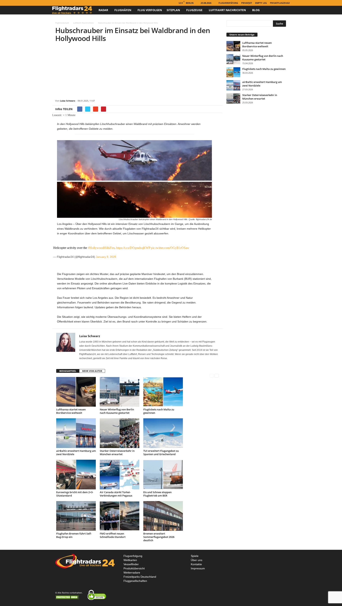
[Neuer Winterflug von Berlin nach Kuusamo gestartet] (119, 392)
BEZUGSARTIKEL (67, 370)
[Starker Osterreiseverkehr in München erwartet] (119, 433)
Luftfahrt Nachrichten (227, 10)
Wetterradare (132, 572)
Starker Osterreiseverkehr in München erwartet (117, 452)
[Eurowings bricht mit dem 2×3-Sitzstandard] (76, 474)
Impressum (198, 568)
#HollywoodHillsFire (101, 247)
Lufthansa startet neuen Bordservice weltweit (71, 411)
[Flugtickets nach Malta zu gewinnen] (163, 392)
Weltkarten (130, 560)
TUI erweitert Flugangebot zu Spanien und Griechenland (161, 452)
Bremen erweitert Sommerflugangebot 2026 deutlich (158, 537)
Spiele (195, 555)
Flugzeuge (194, 10)
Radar (103, 10)
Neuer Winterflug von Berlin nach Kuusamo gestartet (117, 411)
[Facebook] (54, 3)
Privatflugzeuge (280, 2)
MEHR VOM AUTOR (92, 370)
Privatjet (246, 2)
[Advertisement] (137, 71)
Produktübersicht (134, 568)
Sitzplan (173, 10)
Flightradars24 (62, 22)
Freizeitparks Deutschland (140, 576)
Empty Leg (261, 2)
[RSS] (60, 3)
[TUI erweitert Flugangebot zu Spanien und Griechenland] (163, 433)
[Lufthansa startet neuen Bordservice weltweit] (76, 392)
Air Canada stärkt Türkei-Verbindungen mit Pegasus (116, 493)
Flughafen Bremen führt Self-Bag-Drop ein (74, 535)
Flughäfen (122, 10)
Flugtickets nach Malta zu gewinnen (158, 411)
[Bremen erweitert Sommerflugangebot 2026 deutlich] (163, 516)
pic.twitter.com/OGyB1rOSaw (170, 247)
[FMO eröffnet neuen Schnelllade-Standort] (119, 516)
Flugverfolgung (133, 555)
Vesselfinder (131, 564)
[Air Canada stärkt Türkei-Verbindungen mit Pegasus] (119, 474)
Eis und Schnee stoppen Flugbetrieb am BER (157, 493)
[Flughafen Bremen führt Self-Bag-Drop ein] (76, 516)
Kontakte (196, 564)
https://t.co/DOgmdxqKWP (133, 247)
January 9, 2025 (106, 256)
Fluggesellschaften (135, 580)
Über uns (196, 560)
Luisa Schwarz (67, 100)
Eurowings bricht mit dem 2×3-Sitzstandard (74, 493)
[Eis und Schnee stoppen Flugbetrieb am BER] (163, 474)
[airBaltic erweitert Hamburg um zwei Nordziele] (76, 433)
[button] (283, 10)
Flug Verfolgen (150, 10)
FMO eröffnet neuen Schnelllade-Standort (112, 535)
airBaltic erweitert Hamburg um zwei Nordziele (76, 452)
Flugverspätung (228, 2)
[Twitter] (67, 3)
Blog (256, 10)
